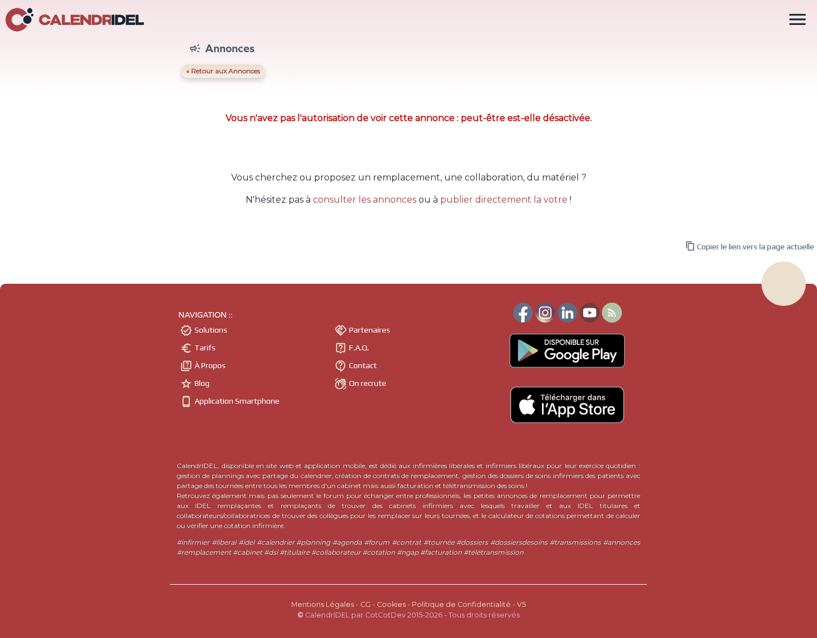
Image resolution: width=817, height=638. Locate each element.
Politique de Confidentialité (461, 604)
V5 (521, 604)
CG (365, 604)
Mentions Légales (322, 604)
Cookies (391, 604)
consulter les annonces (364, 199)
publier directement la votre (503, 199)
